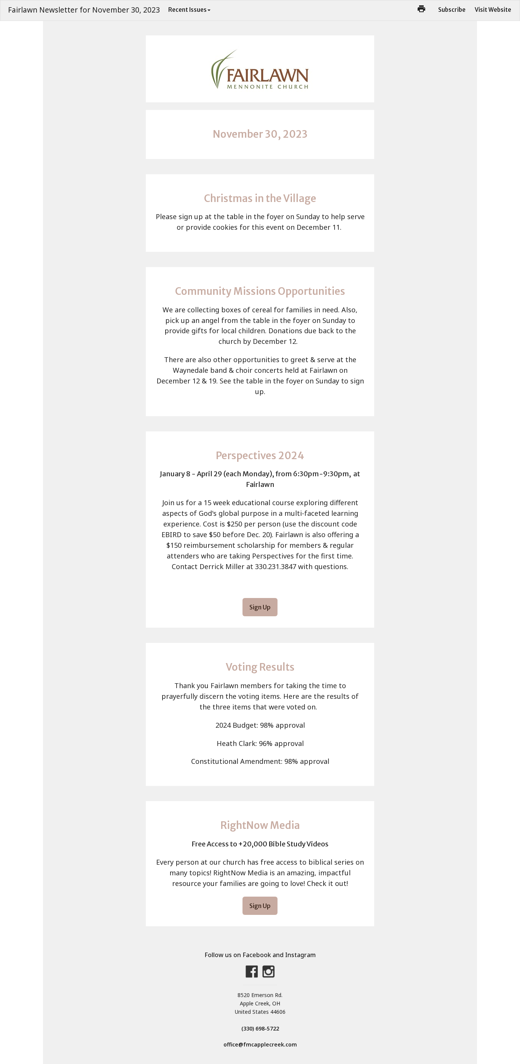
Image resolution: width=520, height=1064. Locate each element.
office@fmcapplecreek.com (260, 1044)
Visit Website (493, 9)
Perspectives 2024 (260, 455)
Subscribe (452, 9)
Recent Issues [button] (187, 9)
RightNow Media (260, 825)
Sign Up (260, 607)
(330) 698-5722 (260, 1028)
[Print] (421, 8)
